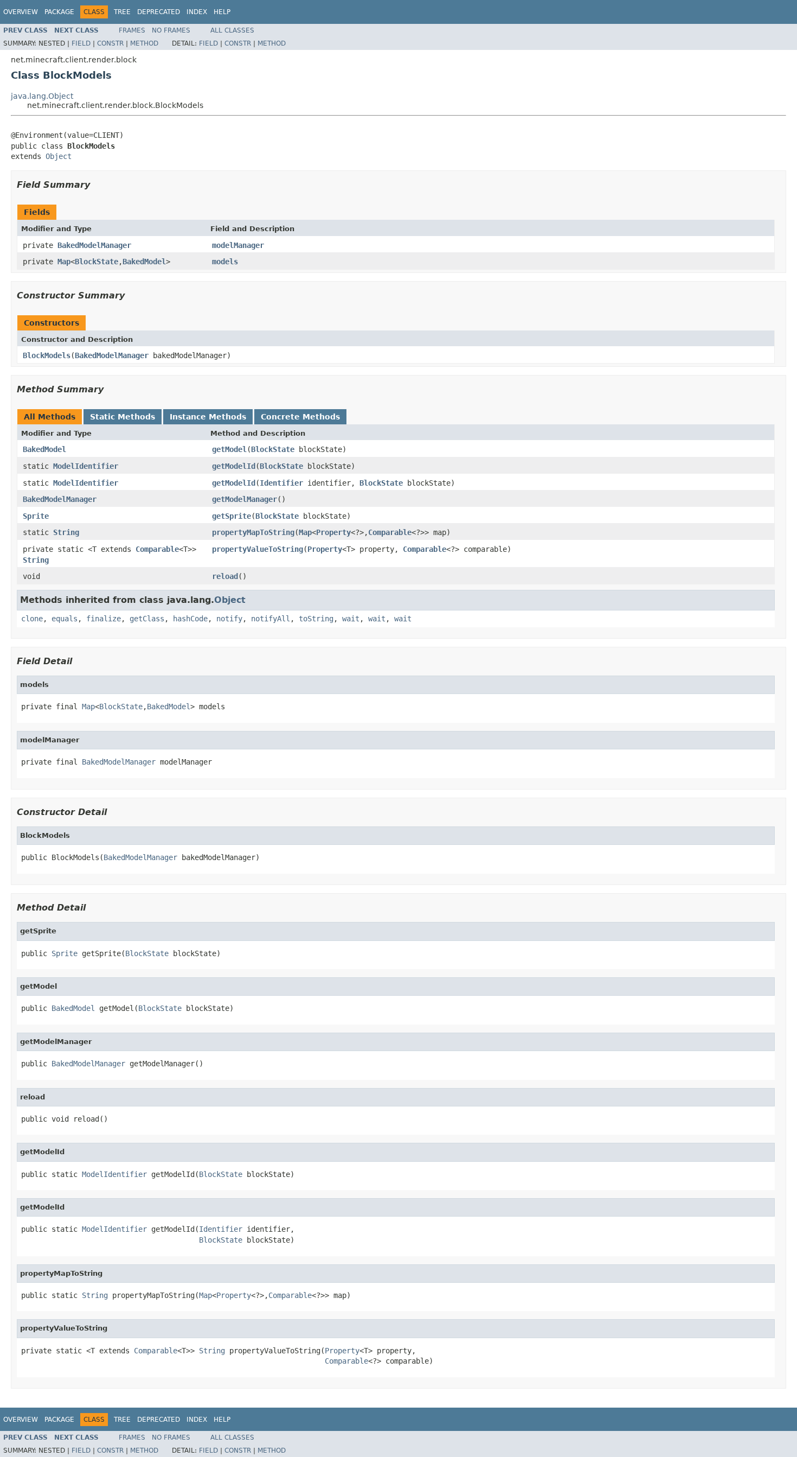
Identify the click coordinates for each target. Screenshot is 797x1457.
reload (225, 576)
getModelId (233, 466)
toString (316, 618)
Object (59, 156)
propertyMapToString (253, 532)
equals (65, 618)
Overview (20, 12)
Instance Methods (208, 416)
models (225, 261)
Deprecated (158, 12)
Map (63, 261)
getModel (229, 449)
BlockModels (46, 355)
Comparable (390, 532)
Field (81, 43)
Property (333, 532)
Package (59, 12)
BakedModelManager (94, 245)
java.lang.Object (42, 96)
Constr (110, 43)
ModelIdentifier (85, 466)
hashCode (190, 618)
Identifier (281, 483)
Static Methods (122, 416)
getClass (147, 618)
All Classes (232, 30)
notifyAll (270, 618)
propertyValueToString (257, 549)
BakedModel (144, 261)
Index (197, 12)
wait (350, 618)
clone (32, 618)
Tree (122, 12)
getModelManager (244, 499)
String (66, 532)
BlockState (96, 261)
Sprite (36, 516)
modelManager (238, 245)
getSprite (231, 516)
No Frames (171, 30)
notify (229, 618)
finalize (103, 618)
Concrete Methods (300, 416)
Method (144, 43)
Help (222, 12)
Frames (132, 30)
